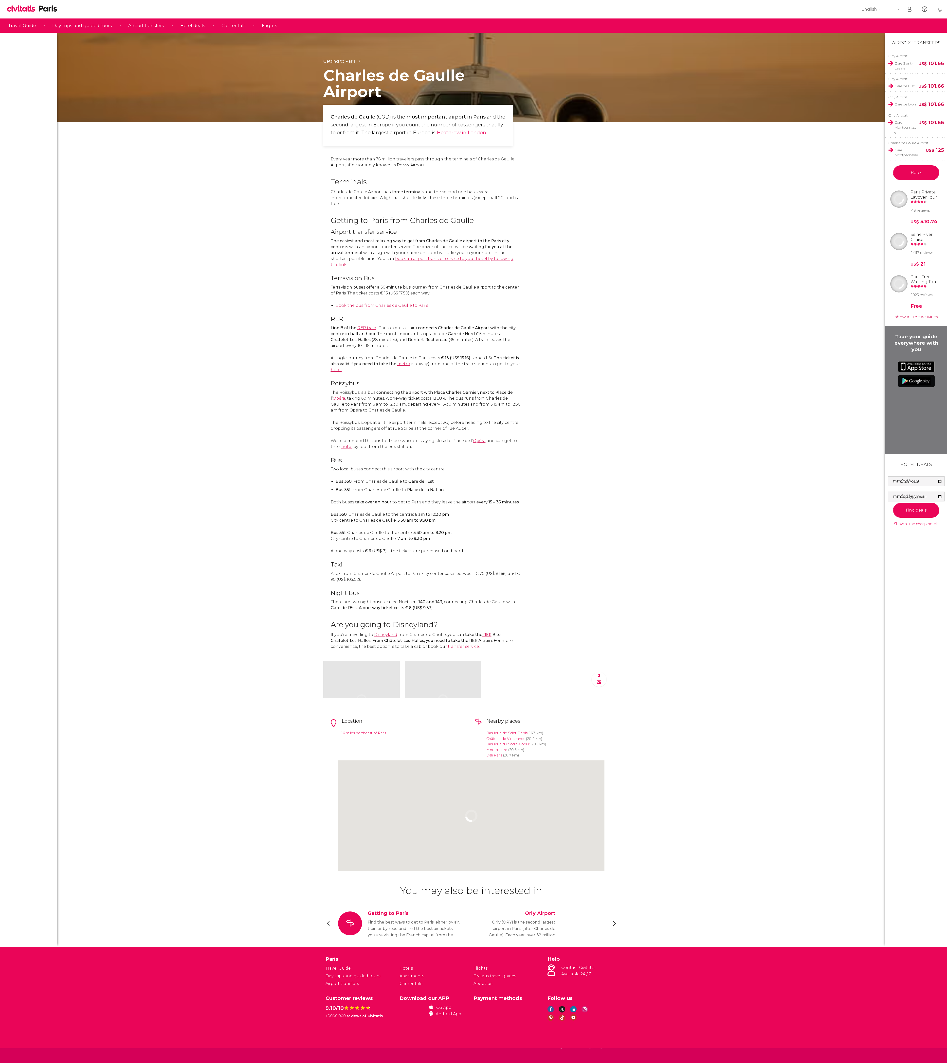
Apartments (412, 976)
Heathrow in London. (462, 133)
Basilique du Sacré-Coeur (507, 744)
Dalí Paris (494, 755)
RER (487, 634)
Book (916, 172)
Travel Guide (22, 25)
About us (483, 983)
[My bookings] (910, 9)
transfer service (463, 646)
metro (403, 363)
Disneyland (385, 634)
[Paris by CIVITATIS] (23, 9)
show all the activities (916, 317)
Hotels (406, 968)
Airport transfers (146, 25)
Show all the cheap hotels (916, 524)
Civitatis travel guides (495, 976)
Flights (269, 25)
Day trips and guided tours (82, 25)
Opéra (339, 398)
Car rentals (233, 25)
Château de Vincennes (505, 739)
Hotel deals (192, 25)
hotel (336, 369)
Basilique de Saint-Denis (507, 733)
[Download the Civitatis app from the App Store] (916, 366)
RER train (366, 328)
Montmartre (496, 750)
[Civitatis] (338, 1055)
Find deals (916, 510)
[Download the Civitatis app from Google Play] (916, 381)
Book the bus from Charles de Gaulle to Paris (382, 305)
